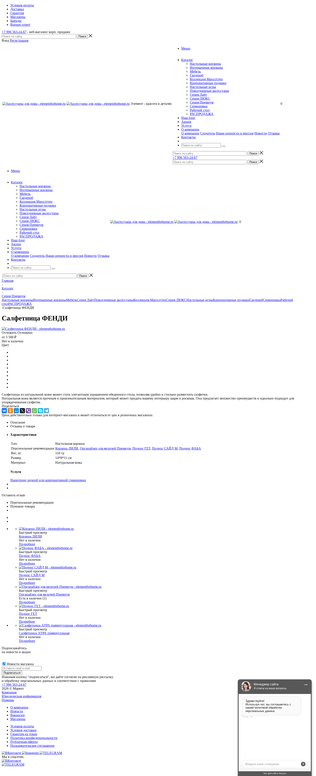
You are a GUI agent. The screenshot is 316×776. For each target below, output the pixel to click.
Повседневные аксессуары (209, 91)
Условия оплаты (22, 726)
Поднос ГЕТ (141, 448)
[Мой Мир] (16, 410)
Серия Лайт (198, 94)
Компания (9, 692)
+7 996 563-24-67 (14, 32)
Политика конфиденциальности (33, 738)
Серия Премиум (201, 102)
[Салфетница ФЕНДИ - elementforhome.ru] (33, 329)
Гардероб (196, 75)
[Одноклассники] (10, 410)
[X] (22, 410)
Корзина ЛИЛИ (66, 448)
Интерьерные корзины (206, 67)
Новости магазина (20, 664)
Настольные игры (203, 87)
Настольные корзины (205, 64)
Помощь (8, 700)
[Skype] (40, 410)
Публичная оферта (24, 742)
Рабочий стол (200, 110)
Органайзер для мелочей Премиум (105, 448)
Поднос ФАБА (190, 448)
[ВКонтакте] (4, 410)
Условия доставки (23, 730)
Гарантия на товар (23, 734)
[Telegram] (46, 410)
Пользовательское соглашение (32, 745)
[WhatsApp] (34, 410)
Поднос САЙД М (165, 448)
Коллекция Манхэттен (206, 79)
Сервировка (198, 106)
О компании (190, 133)
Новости (260, 133)
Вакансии (17, 715)
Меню (185, 48)
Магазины (17, 719)
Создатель (207, 133)
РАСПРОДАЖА (201, 114)
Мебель (195, 71)
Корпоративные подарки (208, 83)
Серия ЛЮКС (200, 98)
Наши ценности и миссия (234, 133)
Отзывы (274, 133)
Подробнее (27, 544)
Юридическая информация (21, 696)
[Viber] (28, 410)
